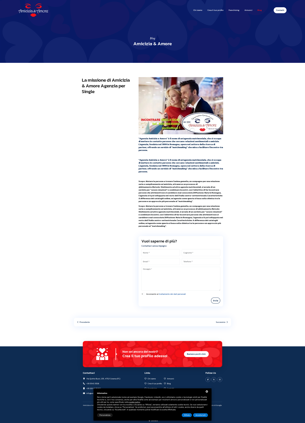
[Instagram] (219, 379)
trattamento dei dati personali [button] (172, 294)
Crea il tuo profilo (215, 10)
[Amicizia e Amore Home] (33, 9)
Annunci (248, 10)
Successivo (221, 322)
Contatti (280, 10)
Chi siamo (197, 10)
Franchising (234, 10)
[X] (213, 379)
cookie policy (134, 402)
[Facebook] (208, 379)
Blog (259, 10)
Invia (215, 300)
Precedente (84, 322)
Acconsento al (166, 294)
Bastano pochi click (196, 354)
